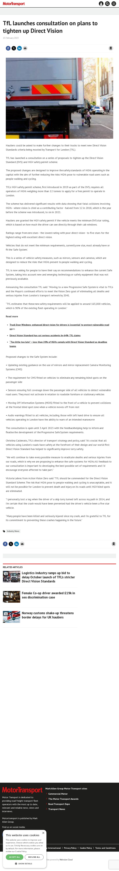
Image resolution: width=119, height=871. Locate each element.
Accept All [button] (14, 857)
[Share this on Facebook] (8, 48)
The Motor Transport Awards (63, 798)
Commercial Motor (58, 793)
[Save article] (111, 48)
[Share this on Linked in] (19, 48)
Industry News (13, 531)
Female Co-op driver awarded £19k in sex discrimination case (48, 595)
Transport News (56, 809)
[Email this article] (25, 48)
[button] (25, 863)
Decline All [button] (34, 857)
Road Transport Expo (59, 803)
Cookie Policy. (21, 851)
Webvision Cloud (66, 859)
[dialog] (24, 849)
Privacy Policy (70, 848)
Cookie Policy (86, 848)
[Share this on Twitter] (13, 48)
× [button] (43, 833)
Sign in (76, 42)
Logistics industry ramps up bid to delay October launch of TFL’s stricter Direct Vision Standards (48, 577)
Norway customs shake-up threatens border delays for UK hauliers (48, 615)
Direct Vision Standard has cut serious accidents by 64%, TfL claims (45, 335)
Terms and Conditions (105, 848)
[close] (113, 42)
